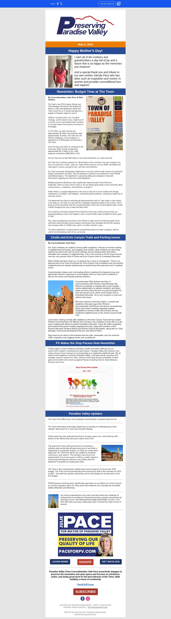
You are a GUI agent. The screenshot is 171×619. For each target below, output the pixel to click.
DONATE (85, 562)
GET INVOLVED (111, 561)
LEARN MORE (60, 561)
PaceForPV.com (85, 584)
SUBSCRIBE (85, 592)
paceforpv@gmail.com (98, 607)
